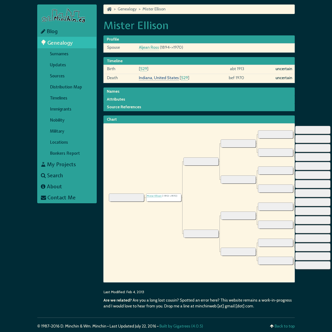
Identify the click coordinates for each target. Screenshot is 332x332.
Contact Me (61, 197)
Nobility (57, 120)
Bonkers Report (65, 153)
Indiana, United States (159, 77)
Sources (57, 76)
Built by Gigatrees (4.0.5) (181, 326)
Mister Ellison (154, 9)
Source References (124, 106)
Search (54, 175)
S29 (143, 68)
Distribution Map (66, 87)
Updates (58, 65)
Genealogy (59, 42)
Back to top (285, 326)
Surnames (59, 54)
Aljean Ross (149, 47)
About (53, 186)
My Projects (61, 164)
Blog (51, 31)
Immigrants (60, 109)
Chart (112, 119)
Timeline (115, 60)
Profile (113, 39)
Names (113, 91)
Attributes (116, 99)
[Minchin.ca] (109, 9)
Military (57, 131)
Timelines (58, 98)
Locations (59, 142)
